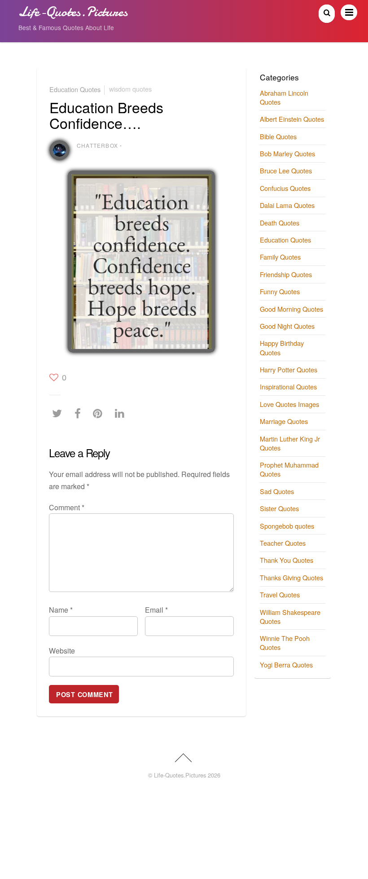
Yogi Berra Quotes (286, 664)
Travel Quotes (280, 594)
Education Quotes (75, 88)
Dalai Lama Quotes (287, 205)
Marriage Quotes (284, 421)
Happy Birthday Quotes (282, 347)
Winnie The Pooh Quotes (285, 642)
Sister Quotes (279, 508)
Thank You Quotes (286, 560)
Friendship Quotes (286, 274)
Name (61, 610)
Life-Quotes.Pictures (180, 775)
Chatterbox (97, 145)
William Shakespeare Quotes (290, 616)
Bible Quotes (278, 136)
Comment (66, 507)
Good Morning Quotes (291, 309)
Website (62, 650)
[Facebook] (79, 413)
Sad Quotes (277, 491)
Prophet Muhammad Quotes (289, 469)
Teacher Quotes (283, 543)
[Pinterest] (100, 413)
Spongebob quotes (287, 525)
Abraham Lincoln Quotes (284, 97)
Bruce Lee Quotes (286, 170)
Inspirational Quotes (288, 386)
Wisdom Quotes (130, 88)
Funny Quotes (280, 291)
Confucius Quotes (285, 188)
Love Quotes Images (289, 404)
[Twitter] (59, 413)
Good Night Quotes (287, 326)
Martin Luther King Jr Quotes (290, 443)
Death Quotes (279, 222)
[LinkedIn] (122, 413)
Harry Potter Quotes (288, 369)
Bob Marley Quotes (287, 153)
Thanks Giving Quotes (291, 577)
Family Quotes (280, 256)
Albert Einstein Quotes (292, 119)
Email (156, 610)
